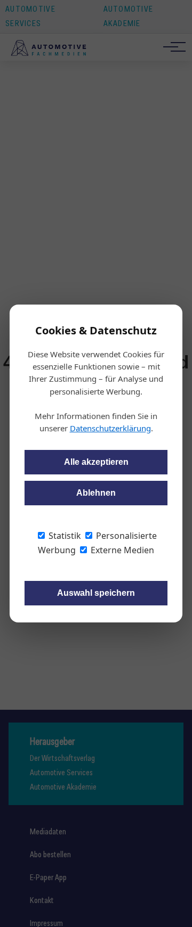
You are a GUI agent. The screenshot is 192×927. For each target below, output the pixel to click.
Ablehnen (96, 492)
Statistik (63, 536)
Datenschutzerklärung (110, 428)
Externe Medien (121, 550)
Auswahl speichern (96, 592)
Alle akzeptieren (96, 461)
